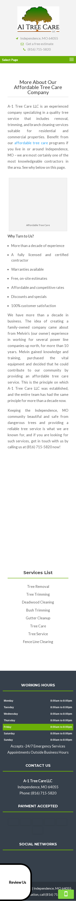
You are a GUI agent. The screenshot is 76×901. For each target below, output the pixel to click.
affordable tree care (31, 143)
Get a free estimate (39, 44)
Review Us (17, 882)
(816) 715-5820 (39, 49)
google (37, 860)
